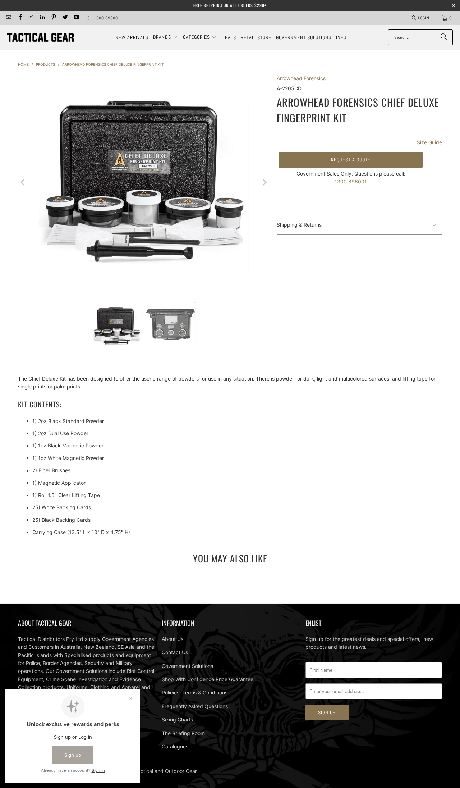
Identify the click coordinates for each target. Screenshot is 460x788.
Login (423, 18)
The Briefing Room (183, 733)
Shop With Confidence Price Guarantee (207, 679)
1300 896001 (351, 181)
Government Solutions (187, 666)
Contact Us (175, 652)
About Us (172, 639)
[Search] (444, 37)
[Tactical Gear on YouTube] (76, 18)
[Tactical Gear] (40, 37)
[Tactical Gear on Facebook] (20, 18)
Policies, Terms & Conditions (194, 692)
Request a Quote (351, 159)
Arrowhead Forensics (301, 78)
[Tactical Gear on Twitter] (64, 18)
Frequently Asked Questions (195, 706)
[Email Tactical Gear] (8, 18)
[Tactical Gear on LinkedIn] (42, 18)
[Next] (264, 182)
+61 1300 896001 (102, 18)
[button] (165, 37)
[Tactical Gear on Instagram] (31, 18)
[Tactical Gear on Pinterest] (53, 18)
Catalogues (175, 746)
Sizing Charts (177, 719)
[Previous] (23, 182)
